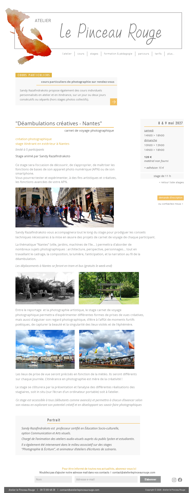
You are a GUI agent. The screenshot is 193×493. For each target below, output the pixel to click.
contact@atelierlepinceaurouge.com (133, 472)
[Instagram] (174, 480)
